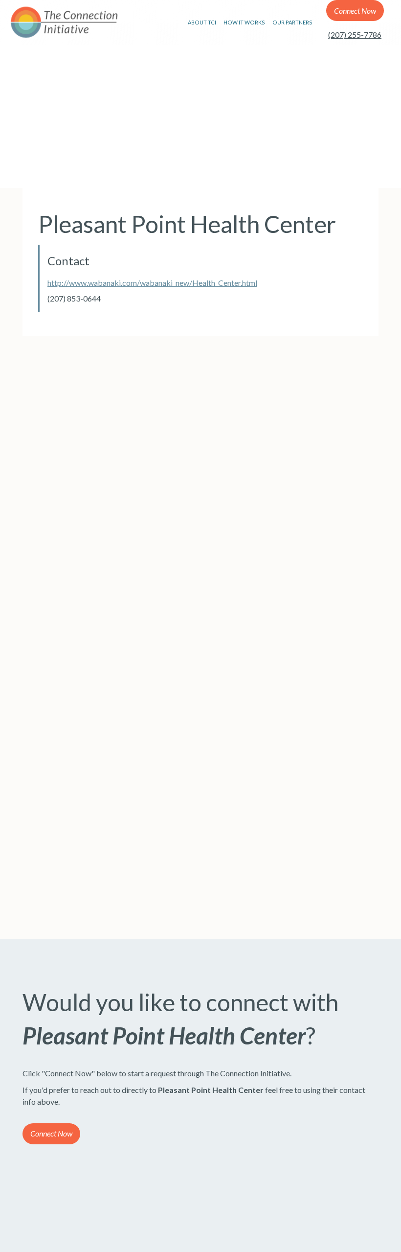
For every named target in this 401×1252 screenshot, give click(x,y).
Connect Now (355, 10)
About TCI (202, 22)
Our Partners (292, 22)
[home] (60, 22)
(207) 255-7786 (354, 34)
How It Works (244, 22)
